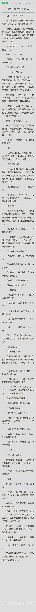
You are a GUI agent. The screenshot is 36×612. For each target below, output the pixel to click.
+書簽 (25, 603)
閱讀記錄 (31, 3)
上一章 (4, 603)
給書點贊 (20, 3)
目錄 (18, 603)
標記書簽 (14, 3)
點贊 (10, 603)
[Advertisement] (18, 581)
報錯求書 (26, 3)
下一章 (32, 603)
